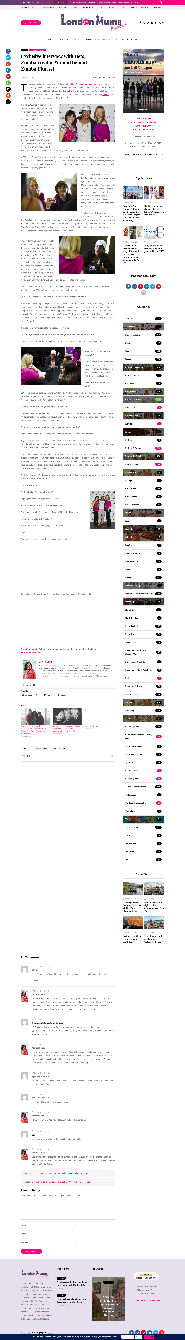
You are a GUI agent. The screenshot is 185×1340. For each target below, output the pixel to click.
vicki (34, 1135)
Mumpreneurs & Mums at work (108, 1283)
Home (51, 40)
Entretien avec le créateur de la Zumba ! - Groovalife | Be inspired (61, 1173)
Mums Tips (145, 8)
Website (24, 1242)
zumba (26, 748)
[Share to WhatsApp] (8, 82)
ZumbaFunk (68, 91)
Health (121, 8)
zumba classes (41, 748)
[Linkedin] (27, 685)
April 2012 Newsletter (93, 726)
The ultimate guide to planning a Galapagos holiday (153, 939)
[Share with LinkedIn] (8, 70)
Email (23, 1234)
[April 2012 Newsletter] (99, 716)
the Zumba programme (82, 84)
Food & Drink (88, 8)
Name (23, 1225)
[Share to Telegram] (8, 89)
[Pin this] (8, 76)
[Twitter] (30, 685)
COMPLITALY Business (42, 1333)
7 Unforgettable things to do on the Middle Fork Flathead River (132, 906)
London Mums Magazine (99, 40)
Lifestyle (133, 8)
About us (63, 40)
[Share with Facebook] (8, 51)
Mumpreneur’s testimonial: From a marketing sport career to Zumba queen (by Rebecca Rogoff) (66, 728)
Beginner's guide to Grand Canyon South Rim (132, 939)
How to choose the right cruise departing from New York (154, 906)
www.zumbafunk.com (31, 653)
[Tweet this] (8, 57)
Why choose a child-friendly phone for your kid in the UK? (154, 248)
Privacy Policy (153, 1301)
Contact (77, 40)
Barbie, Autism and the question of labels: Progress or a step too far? (154, 210)
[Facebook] (23, 685)
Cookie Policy (139, 1301)
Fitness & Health (38, 50)
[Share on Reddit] (8, 95)
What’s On (63, 8)
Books (100, 8)
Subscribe (32, 23)
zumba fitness (59, 748)
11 (95, 77)
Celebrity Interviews (30, 8)
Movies (111, 8)
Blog (25, 50)
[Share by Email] (8, 101)
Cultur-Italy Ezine (126, 40)
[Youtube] (34, 685)
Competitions (49, 8)
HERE (28, 1312)
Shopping (158, 8)
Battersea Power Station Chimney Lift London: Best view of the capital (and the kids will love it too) (131, 213)
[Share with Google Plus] (8, 63)
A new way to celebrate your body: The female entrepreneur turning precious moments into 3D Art (105, 3)
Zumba (105, 95)
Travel (75, 8)
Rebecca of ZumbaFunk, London (48, 1023)
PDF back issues (44, 1315)
